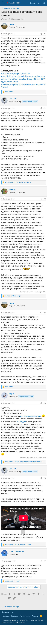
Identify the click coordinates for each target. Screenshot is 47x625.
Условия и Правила (10, 616)
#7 (45, 561)
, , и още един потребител (23, 462)
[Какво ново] (38, 3)
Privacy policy (25, 616)
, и (13, 296)
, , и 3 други (18, 182)
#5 (45, 403)
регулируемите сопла (30, 416)
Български (8, 612)
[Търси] (43, 3)
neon (5, 19)
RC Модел (21, 421)
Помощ (35, 616)
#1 (45, 34)
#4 (45, 312)
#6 (45, 478)
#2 (45, 108)
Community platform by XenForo (22, 621)
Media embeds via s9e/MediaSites (13, 623)
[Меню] (4, 3)
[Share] (41, 33)
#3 (45, 199)
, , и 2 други (18, 544)
